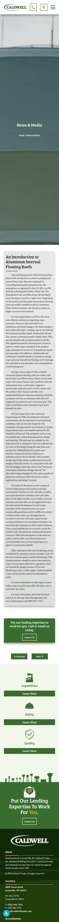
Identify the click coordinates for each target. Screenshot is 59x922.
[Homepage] (15, 7)
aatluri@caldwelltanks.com (34, 585)
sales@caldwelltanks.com (18, 911)
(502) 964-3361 (17, 589)
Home (22, 135)
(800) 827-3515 (35, 601)
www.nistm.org (13, 601)
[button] (6, 913)
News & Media (33, 135)
